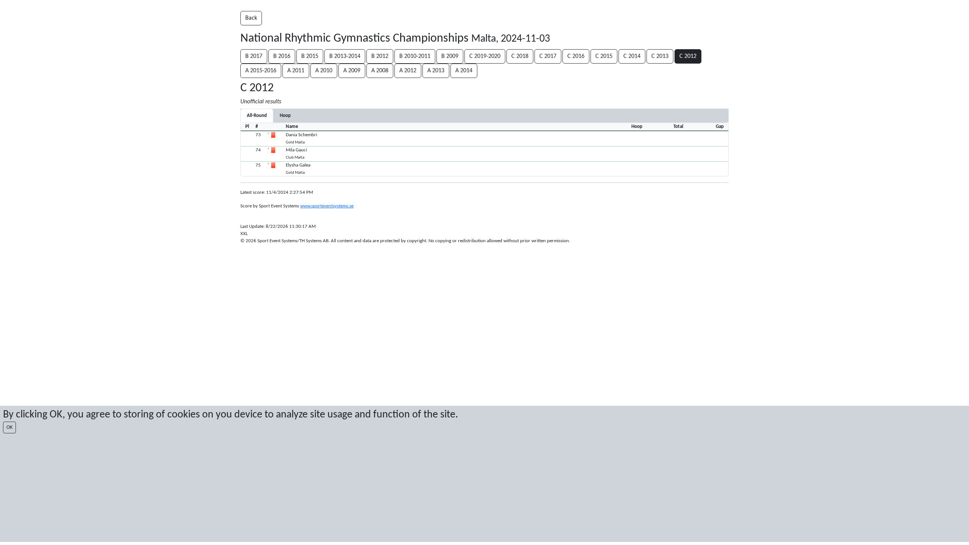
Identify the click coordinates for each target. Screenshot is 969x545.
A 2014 (463, 71)
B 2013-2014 (344, 56)
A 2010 (323, 71)
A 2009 (351, 71)
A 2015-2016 (260, 71)
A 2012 (407, 71)
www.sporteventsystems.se (327, 206)
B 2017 (253, 56)
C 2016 (575, 56)
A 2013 (435, 71)
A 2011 (295, 71)
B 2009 (449, 56)
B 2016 (281, 56)
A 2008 (379, 71)
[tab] (285, 116)
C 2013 (659, 56)
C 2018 (519, 56)
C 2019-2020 (484, 56)
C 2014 (631, 56)
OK (9, 427)
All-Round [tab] (257, 115)
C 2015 (603, 56)
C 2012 (687, 56)
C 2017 (547, 56)
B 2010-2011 (414, 56)
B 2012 (379, 56)
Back (251, 18)
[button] (484, 138)
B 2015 (309, 56)
